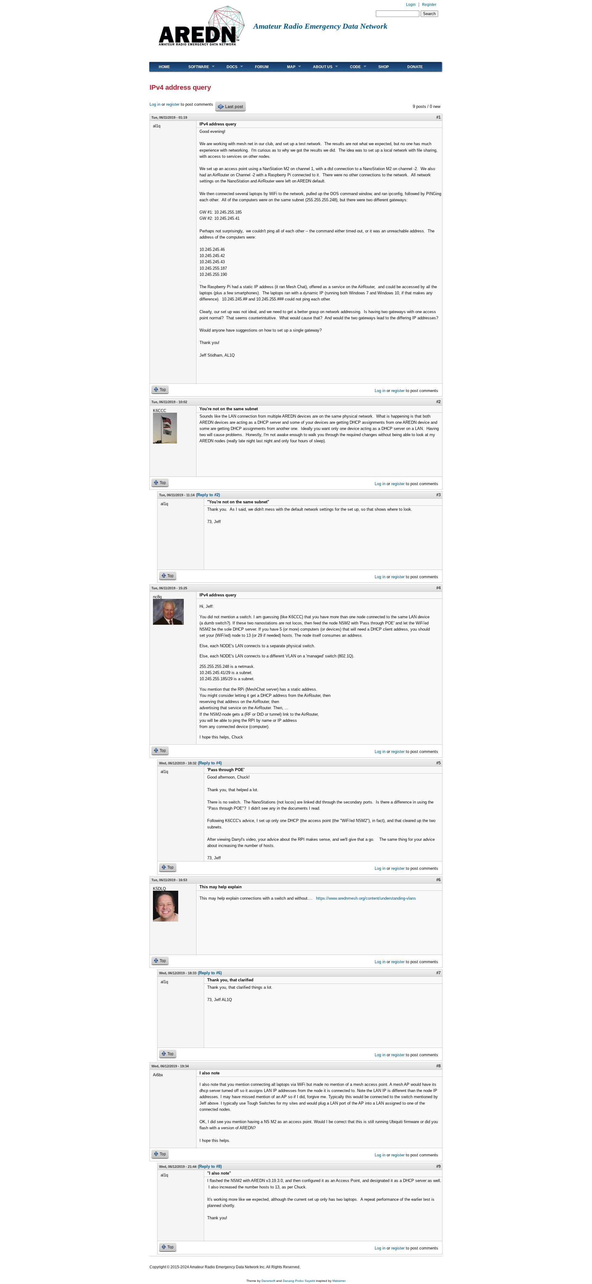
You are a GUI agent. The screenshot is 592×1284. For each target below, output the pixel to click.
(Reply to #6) (210, 973)
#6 (438, 879)
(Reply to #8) (210, 1166)
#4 (438, 588)
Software (194, 66)
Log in (155, 104)
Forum (262, 67)
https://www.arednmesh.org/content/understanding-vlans (366, 898)
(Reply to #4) (210, 763)
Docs (227, 66)
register (172, 104)
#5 (438, 763)
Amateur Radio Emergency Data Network (320, 26)
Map (286, 66)
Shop (383, 67)
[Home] (201, 48)
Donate (415, 67)
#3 (438, 495)
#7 (438, 973)
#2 (438, 401)
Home (164, 67)
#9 (438, 1166)
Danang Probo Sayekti (299, 1280)
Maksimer (339, 1280)
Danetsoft (268, 1280)
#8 (438, 1066)
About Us (318, 66)
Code (351, 66)
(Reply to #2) (208, 495)
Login (411, 4)
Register (429, 4)
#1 (438, 117)
